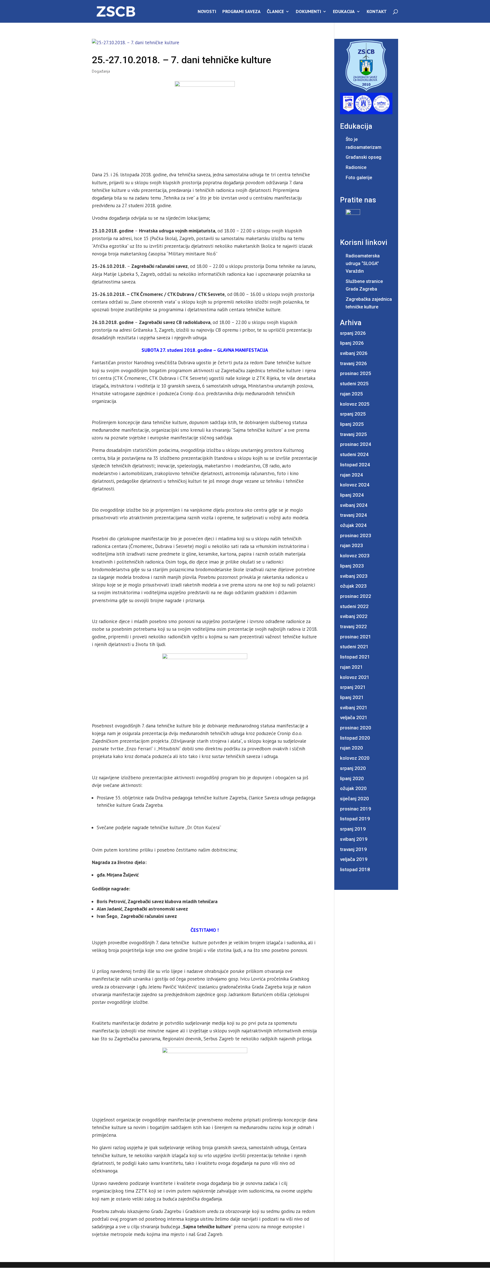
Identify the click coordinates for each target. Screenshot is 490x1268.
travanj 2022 (353, 626)
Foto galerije (359, 177)
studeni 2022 (354, 606)
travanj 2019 (353, 849)
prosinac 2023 (355, 535)
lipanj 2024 (352, 495)
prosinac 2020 (355, 728)
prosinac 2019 (355, 809)
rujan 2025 (351, 394)
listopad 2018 (355, 869)
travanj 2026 (353, 363)
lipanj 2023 (352, 566)
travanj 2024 (353, 515)
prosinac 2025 (355, 373)
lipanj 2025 (352, 424)
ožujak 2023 (353, 586)
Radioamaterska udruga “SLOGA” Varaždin (363, 263)
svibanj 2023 (354, 576)
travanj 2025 (353, 434)
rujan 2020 (351, 748)
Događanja (101, 71)
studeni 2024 (354, 454)
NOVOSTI (207, 11)
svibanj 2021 (354, 707)
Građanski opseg (363, 157)
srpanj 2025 (353, 414)
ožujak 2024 (353, 525)
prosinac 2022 (355, 596)
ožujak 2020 (353, 788)
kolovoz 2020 (354, 758)
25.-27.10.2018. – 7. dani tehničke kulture (181, 59)
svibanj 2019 (354, 839)
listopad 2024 (355, 464)
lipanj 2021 (352, 697)
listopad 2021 (355, 657)
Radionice (356, 167)
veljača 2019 (354, 859)
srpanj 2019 (353, 829)
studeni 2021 (354, 646)
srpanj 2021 (353, 687)
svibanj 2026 (354, 353)
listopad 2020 (355, 738)
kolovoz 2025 (354, 404)
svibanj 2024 (354, 505)
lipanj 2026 (352, 343)
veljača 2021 (354, 717)
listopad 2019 (355, 819)
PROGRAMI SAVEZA (241, 11)
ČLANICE (275, 11)
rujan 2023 (351, 545)
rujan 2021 (351, 667)
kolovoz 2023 (354, 555)
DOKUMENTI (308, 11)
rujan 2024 (351, 475)
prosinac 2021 (355, 637)
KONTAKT (377, 11)
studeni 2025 (354, 383)
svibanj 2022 (354, 616)
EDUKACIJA (344, 11)
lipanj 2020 (352, 778)
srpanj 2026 (353, 333)
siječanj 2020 (354, 798)
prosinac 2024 (355, 444)
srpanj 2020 (353, 768)
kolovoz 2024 (354, 485)
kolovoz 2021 (354, 677)
